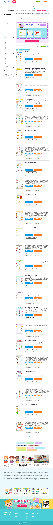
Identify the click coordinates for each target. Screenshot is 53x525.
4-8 (5, 49)
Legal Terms (24, 522)
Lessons (17, 10)
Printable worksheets (11, 10)
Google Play (26, 513)
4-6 (5, 47)
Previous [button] (3, 461)
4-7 (5, 48)
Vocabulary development (22, 445)
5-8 (5, 54)
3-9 (5, 44)
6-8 (5, 58)
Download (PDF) (29, 59)
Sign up (46, 1)
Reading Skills (30, 447)
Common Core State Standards (7, 73)
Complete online (38, 59)
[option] (11, 460)
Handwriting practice (21, 450)
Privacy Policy (28, 522)
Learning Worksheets (45, 485)
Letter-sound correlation (32, 450)
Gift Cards (32, 1)
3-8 (5, 43)
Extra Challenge (7, 18)
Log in (42, 1)
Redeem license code (36, 518)
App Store (26, 511)
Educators (19, 1)
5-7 (5, 53)
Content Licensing (44, 511)
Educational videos (23, 10)
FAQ (42, 513)
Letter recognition (30, 443)
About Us (17, 516)
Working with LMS (35, 511)
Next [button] (49, 461)
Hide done (19, 48)
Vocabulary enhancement (34, 445)
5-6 (5, 52)
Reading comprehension (40, 447)
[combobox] (20, 46)
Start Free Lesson (32, 40)
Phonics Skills (38, 443)
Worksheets (17, 511)
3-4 (5, 38)
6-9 (5, 59)
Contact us (17, 518)
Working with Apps (35, 513)
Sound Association (21, 443)
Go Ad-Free (37, 1)
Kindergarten (6, 23)
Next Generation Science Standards (8, 76)
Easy (5, 15)
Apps (17, 513)
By (16, 46)
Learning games (34, 10)
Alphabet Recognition (21, 447)
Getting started (27, 518)
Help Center (26, 516)
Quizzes (29, 10)
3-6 (5, 41)
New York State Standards (8, 74)
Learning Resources (26, 1)
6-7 (5, 57)
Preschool (6, 22)
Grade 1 (6, 24)
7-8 (5, 60)
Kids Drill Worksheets (41, 10)
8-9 (5, 63)
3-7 (5, 42)
